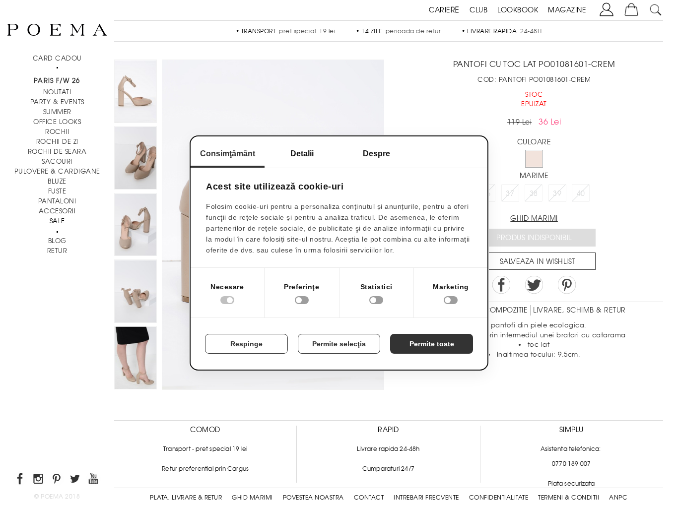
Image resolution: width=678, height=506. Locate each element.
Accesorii (57, 211)
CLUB (478, 10)
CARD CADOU (57, 58)
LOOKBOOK (517, 10)
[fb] (20, 480)
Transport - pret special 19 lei (205, 448)
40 (581, 193)
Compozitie (506, 310)
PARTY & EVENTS (57, 102)
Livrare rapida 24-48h (388, 448)
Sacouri (57, 161)
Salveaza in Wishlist (537, 261)
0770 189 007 (571, 463)
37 (510, 193)
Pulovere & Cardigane (57, 171)
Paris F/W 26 (57, 80)
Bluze (57, 181)
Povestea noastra (313, 497)
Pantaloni (57, 201)
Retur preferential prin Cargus (205, 468)
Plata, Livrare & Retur (186, 497)
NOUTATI (57, 92)
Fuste (57, 191)
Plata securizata (571, 483)
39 (557, 193)
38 (534, 193)
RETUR (57, 250)
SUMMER (57, 112)
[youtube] (94, 480)
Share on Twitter (534, 285)
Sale (57, 221)
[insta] (39, 480)
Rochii (57, 131)
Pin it (567, 285)
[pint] (57, 480)
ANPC (618, 497)
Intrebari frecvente (426, 497)
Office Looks (57, 122)
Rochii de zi (57, 141)
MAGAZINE (567, 10)
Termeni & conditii (568, 497)
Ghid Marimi (252, 497)
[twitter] (76, 480)
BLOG (57, 241)
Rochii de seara (57, 151)
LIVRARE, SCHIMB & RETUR (579, 310)
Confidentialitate (499, 497)
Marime (534, 176)
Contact (369, 497)
